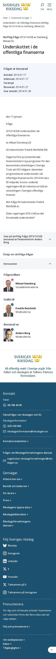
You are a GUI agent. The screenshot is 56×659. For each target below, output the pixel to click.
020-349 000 (14, 426)
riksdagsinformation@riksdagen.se (27, 431)
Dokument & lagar (20, 17)
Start (5, 17)
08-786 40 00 (14, 405)
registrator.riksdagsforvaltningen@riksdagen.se (30, 460)
